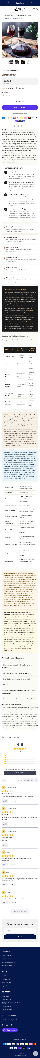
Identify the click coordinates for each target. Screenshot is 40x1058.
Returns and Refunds (8, 965)
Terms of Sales (6, 979)
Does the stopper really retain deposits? (16, 673)
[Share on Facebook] (15, 126)
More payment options (20, 113)
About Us (5, 976)
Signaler (14, 801)
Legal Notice (6, 986)
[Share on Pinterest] (22, 126)
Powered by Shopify (20, 1053)
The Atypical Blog (7, 1009)
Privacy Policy (6, 982)
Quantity (5, 92)
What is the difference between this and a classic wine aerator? (18, 691)
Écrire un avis (20, 773)
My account (5, 959)
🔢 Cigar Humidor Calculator (11, 1003)
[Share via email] (25, 126)
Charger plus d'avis (20, 911)
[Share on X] (18, 126)
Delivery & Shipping (8, 962)
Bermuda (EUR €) (19, 1039)
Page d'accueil (8, 15)
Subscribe (20, 937)
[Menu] (3, 9)
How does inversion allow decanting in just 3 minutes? (17, 666)
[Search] (37, 9)
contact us (5, 996)
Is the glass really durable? (12, 705)
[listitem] (20, 3)
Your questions (6, 999)
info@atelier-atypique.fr (9, 1020)
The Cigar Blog (6, 1006)
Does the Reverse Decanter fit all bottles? (16, 679)
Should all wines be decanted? (13, 685)
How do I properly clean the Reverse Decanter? (18, 699)
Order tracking (6, 955)
